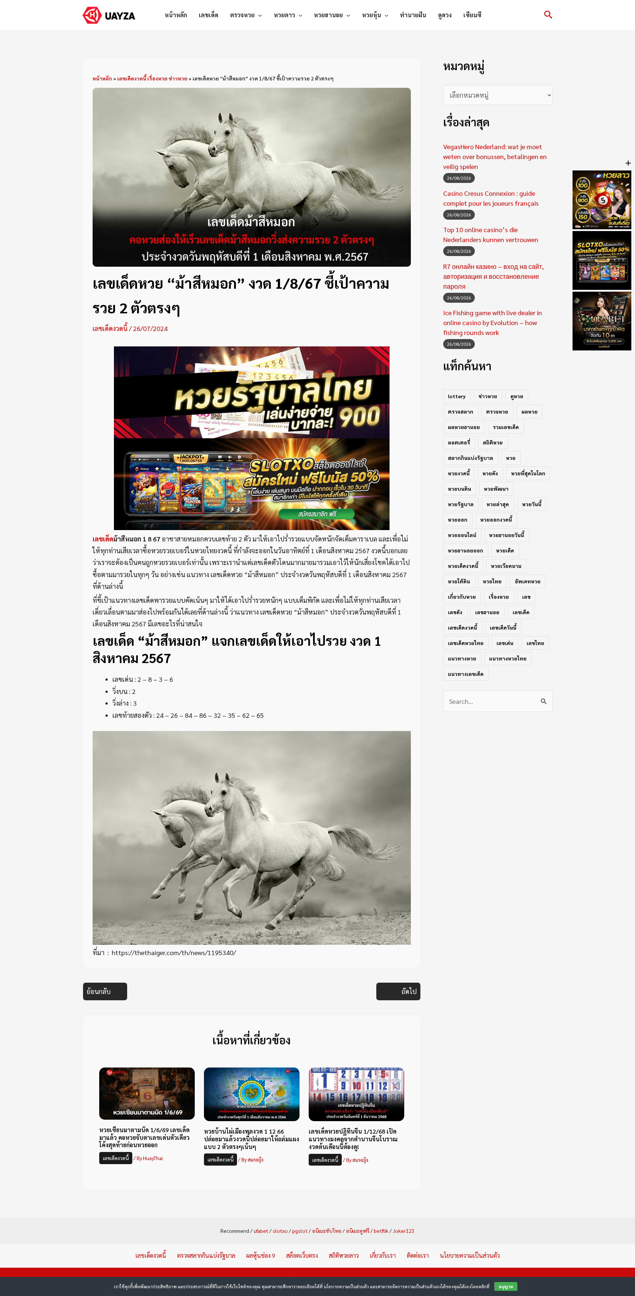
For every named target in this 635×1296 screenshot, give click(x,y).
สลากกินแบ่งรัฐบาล (470, 457)
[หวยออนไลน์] (252, 391)
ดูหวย (516, 396)
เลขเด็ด (208, 15)
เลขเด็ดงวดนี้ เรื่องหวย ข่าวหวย (152, 78)
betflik (381, 1230)
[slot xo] (252, 483)
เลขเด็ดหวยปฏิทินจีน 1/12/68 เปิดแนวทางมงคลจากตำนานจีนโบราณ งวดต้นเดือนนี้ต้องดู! (353, 1139)
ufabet (261, 1230)
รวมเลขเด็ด (506, 427)
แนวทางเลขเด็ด (466, 673)
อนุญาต (506, 1286)
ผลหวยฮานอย (464, 427)
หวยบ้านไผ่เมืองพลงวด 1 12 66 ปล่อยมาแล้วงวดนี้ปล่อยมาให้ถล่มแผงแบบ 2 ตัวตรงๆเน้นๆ (251, 1139)
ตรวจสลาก (460, 411)
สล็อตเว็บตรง (302, 1255)
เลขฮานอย (487, 612)
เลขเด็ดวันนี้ (503, 627)
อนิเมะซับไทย (326, 1230)
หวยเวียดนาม (506, 565)
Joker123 (404, 1230)
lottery (457, 396)
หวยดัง (490, 473)
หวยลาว (284, 15)
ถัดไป (409, 991)
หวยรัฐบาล (461, 504)
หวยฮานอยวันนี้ (506, 535)
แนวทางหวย (462, 658)
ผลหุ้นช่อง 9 (260, 1255)
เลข (526, 596)
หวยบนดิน (459, 488)
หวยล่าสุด (498, 504)
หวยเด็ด (505, 550)
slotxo (280, 1230)
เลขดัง (455, 612)
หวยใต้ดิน (459, 581)
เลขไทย (535, 643)
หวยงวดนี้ (459, 473)
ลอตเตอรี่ (459, 442)
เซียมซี (472, 15)
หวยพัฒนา (496, 488)
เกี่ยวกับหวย (462, 596)
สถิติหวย (493, 442)
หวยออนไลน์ (462, 535)
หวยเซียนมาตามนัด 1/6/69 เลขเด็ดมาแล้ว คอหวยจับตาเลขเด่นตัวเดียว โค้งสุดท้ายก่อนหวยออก (144, 1137)
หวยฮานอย (328, 15)
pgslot (300, 1230)
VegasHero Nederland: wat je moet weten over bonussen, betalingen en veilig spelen (495, 156)
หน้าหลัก (176, 15)
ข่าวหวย (487, 396)
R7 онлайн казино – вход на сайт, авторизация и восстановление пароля (493, 276)
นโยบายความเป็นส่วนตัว (470, 1255)
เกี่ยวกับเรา (383, 1255)
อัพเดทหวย (528, 581)
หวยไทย (492, 581)
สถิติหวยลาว (344, 1255)
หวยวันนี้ (531, 504)
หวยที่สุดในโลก (528, 473)
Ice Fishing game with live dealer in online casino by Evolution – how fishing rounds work (492, 322)
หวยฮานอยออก (465, 550)
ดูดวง (445, 15)
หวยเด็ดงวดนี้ (463, 565)
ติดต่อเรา (418, 1255)
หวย (511, 457)
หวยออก (457, 519)
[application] (258, 15)
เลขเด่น (504, 643)
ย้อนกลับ (99, 991)
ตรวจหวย (242, 15)
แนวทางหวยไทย (508, 658)
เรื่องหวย (499, 596)
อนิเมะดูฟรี (357, 1230)
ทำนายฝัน (413, 15)
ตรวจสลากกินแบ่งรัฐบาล (206, 1255)
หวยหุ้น (371, 15)
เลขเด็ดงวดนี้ (110, 328)
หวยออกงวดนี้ (496, 519)
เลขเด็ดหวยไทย (466, 643)
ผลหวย (529, 411)
